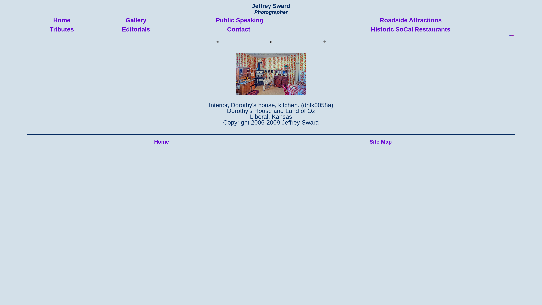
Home (161, 142)
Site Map (381, 142)
